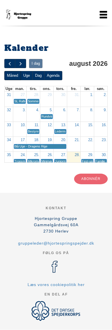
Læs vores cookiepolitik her (56, 284)
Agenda (53, 75)
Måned (12, 75)
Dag (38, 75)
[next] (20, 63)
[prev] (9, 63)
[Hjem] (18, 15)
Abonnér (91, 179)
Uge (26, 75)
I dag (36, 63)
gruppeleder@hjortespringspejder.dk (56, 243)
